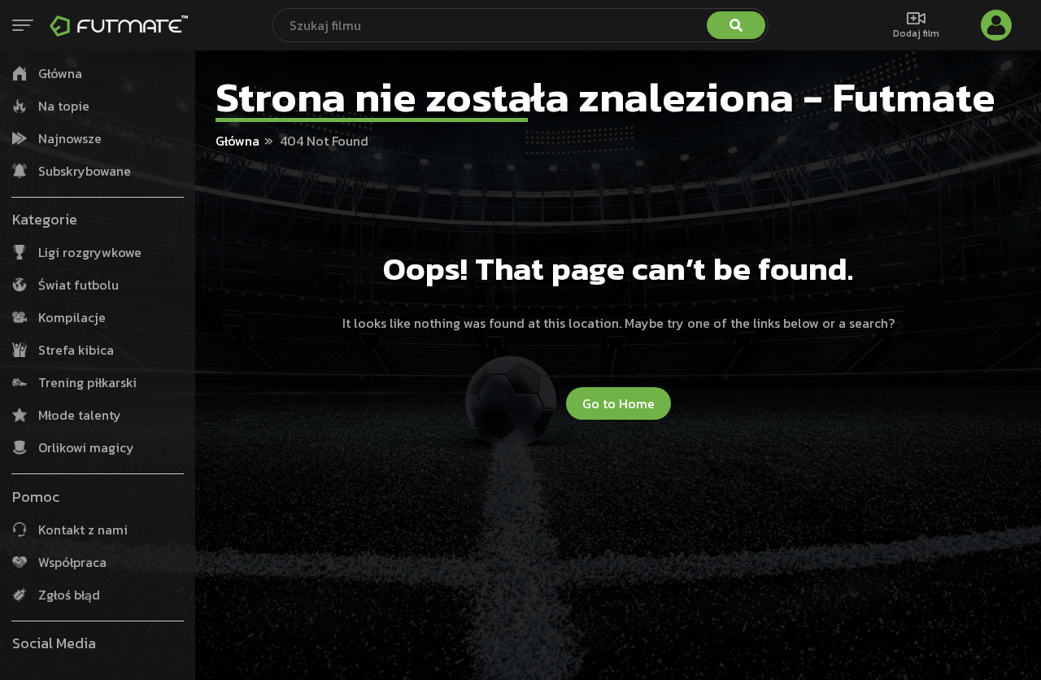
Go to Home (618, 403)
